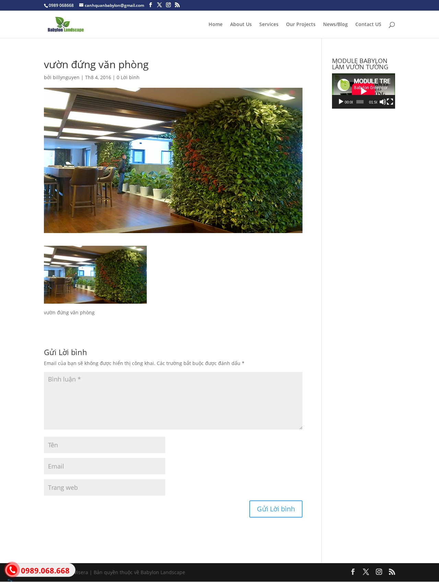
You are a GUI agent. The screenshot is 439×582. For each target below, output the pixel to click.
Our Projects (301, 24)
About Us (241, 24)
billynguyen (66, 77)
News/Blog (335, 24)
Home (216, 24)
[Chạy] (340, 101)
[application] (363, 91)
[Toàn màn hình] (390, 101)
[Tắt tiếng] (382, 101)
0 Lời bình (128, 77)
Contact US (368, 24)
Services (268, 24)
